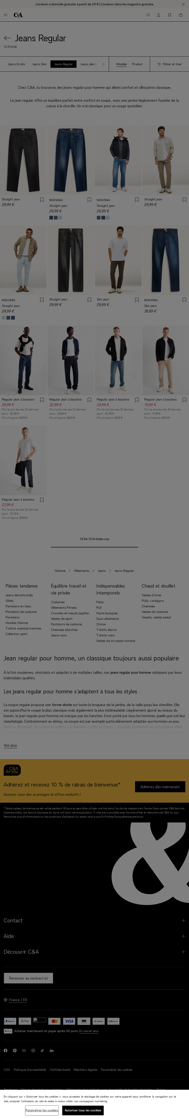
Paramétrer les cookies (42, 1110)
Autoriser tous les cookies (83, 1110)
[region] (94, 1104)
